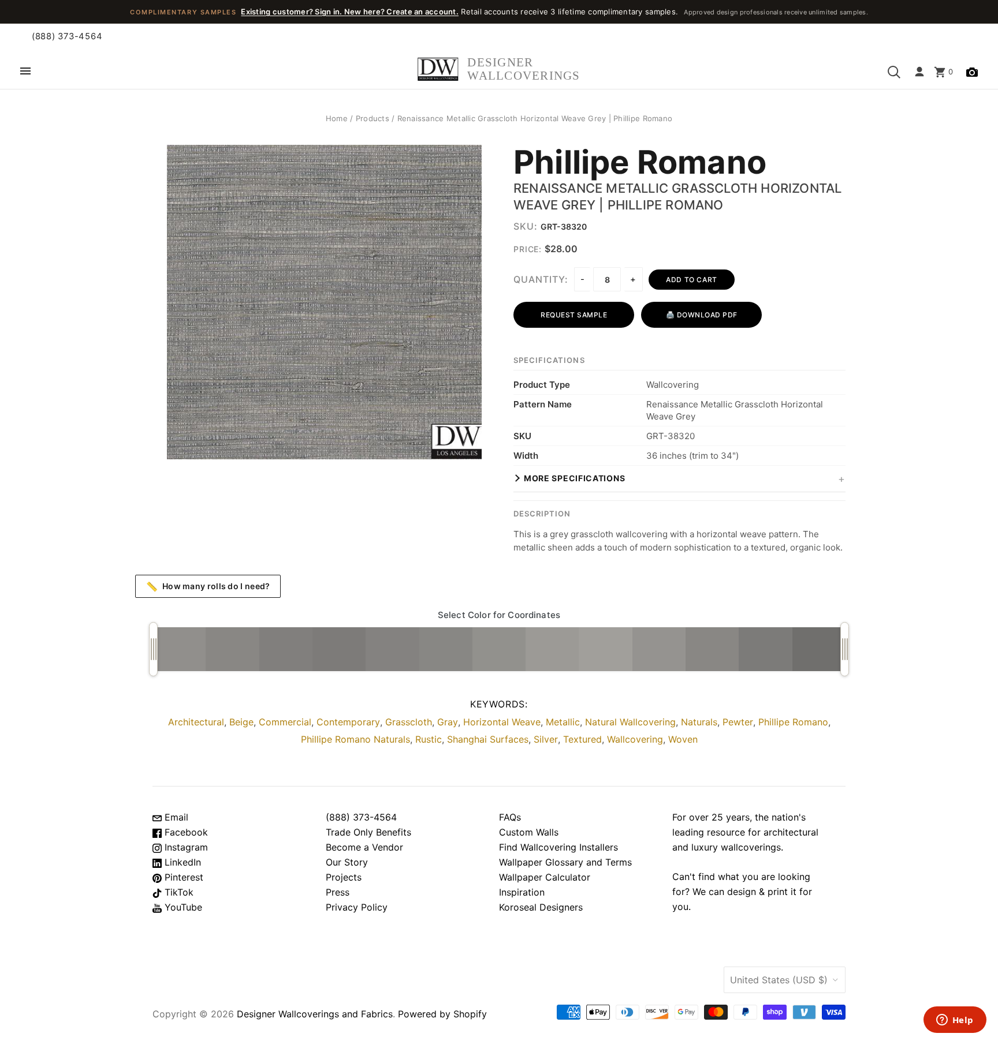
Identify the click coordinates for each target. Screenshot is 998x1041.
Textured (582, 739)
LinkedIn (181, 862)
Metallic (563, 722)
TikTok (177, 892)
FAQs (510, 817)
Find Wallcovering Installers (558, 847)
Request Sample (574, 314)
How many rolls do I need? (208, 586)
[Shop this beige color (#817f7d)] (285, 649)
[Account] (919, 72)
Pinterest (182, 877)
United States (779, 980)
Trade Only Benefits (368, 832)
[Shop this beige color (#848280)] (392, 649)
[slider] (153, 649)
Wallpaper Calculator (544, 877)
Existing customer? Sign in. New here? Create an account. (350, 11)
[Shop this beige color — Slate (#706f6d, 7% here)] (819, 649)
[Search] (894, 72)
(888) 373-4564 (67, 36)
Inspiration (522, 892)
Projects (344, 877)
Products (372, 118)
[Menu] (25, 72)
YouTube (182, 907)
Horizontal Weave (502, 722)
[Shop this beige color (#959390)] (659, 649)
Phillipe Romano (639, 163)
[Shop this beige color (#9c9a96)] (552, 649)
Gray (447, 722)
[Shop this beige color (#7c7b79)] (765, 649)
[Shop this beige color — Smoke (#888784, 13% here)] (445, 649)
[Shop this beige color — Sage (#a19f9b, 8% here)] (605, 649)
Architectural (196, 722)
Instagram (185, 847)
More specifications (574, 478)
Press (337, 892)
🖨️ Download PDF (702, 314)
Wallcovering (635, 739)
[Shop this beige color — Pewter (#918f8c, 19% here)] (179, 649)
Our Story (347, 862)
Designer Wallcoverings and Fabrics (315, 1014)
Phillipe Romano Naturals (355, 739)
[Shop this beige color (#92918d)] (499, 649)
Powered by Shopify (442, 1014)
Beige (241, 722)
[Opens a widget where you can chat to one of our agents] (954, 1020)
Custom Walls (528, 832)
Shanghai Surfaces (487, 739)
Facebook (185, 832)
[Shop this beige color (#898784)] (232, 649)
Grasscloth (408, 722)
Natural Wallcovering (630, 722)
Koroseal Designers (541, 907)
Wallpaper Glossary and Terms (565, 862)
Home (337, 118)
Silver (546, 739)
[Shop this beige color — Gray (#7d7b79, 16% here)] (339, 649)
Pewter (738, 722)
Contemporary (348, 722)
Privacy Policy (357, 907)
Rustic (428, 739)
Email (175, 817)
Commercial (285, 722)
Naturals (699, 722)
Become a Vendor (364, 847)
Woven (683, 739)
